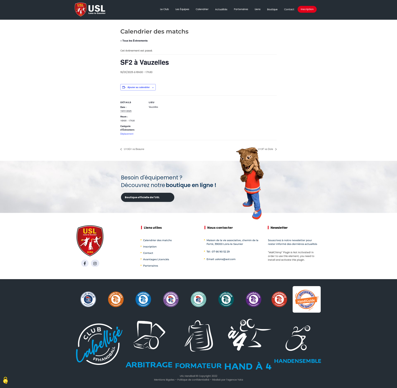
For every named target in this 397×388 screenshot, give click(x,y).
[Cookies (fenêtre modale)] (5, 380)
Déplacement (126, 133)
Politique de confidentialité (193, 379)
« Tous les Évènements (134, 40)
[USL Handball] (89, 9)
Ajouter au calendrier (138, 87)
